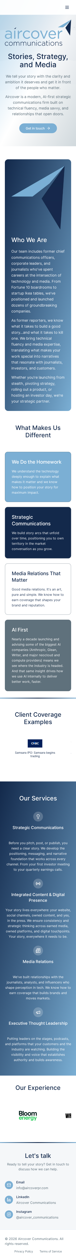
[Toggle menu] (67, 7)
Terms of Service (51, 1251)
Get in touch (35, 128)
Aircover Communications (36, 1203)
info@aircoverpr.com (32, 1188)
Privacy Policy (23, 1251)
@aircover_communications (37, 1217)
